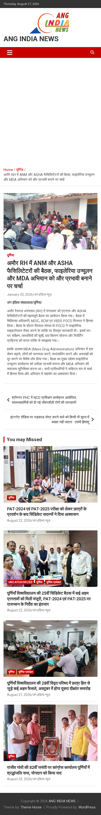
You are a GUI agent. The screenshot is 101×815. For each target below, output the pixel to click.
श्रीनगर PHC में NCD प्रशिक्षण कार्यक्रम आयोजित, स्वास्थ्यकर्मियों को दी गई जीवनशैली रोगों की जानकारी (44, 400)
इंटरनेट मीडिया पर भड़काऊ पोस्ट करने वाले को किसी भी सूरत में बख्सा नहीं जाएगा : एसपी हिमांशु (49, 419)
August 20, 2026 (19, 779)
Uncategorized (20, 582)
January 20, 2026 (20, 294)
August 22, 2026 (19, 520)
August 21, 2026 (19, 695)
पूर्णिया (10, 255)
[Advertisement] (50, 110)
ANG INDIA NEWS (31, 39)
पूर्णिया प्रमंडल (54, 582)
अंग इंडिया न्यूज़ (43, 294)
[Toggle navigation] (10, 52)
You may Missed (24, 439)
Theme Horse (31, 807)
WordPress (87, 807)
